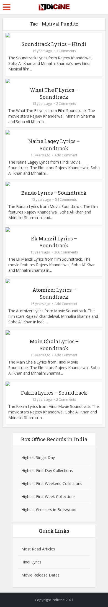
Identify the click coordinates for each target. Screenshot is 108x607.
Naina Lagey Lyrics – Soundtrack (54, 144)
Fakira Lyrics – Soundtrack (54, 392)
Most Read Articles (38, 549)
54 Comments (66, 199)
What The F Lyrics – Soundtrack (54, 93)
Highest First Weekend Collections (51, 483)
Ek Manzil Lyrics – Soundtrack (54, 242)
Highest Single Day (38, 457)
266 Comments (66, 252)
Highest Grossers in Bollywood (48, 509)
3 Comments (66, 51)
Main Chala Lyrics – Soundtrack (54, 345)
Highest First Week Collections (48, 496)
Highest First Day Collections (47, 470)
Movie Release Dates (40, 575)
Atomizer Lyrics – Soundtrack (54, 293)
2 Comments (66, 103)
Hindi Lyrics (31, 562)
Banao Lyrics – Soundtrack (54, 192)
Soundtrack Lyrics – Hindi (54, 44)
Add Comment (66, 155)
